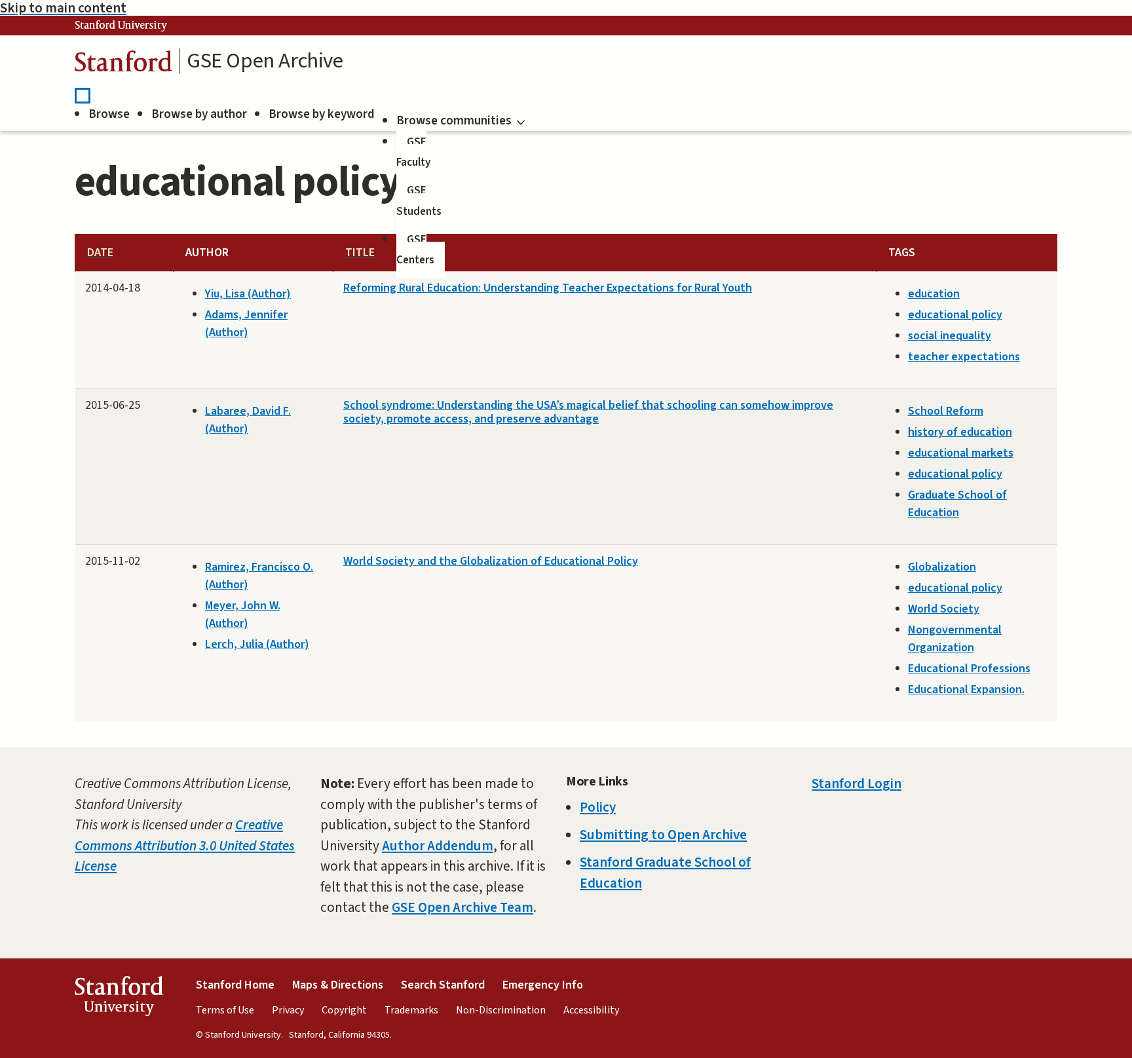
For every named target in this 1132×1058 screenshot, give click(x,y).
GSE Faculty (413, 152)
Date (100, 252)
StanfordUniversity (119, 999)
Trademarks (411, 1010)
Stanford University (121, 25)
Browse (109, 114)
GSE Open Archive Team (462, 907)
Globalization (942, 567)
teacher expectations (964, 357)
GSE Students (419, 201)
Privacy (288, 1010)
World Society (943, 609)
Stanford (124, 64)
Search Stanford (443, 985)
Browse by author (199, 114)
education (934, 294)
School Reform (945, 411)
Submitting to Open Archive (663, 834)
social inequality (949, 336)
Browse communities (454, 121)
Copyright (344, 1010)
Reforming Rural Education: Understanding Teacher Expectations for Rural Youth (547, 288)
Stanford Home (235, 985)
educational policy (955, 315)
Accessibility (591, 1010)
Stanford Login (856, 783)
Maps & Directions (337, 985)
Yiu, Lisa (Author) (248, 294)
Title (360, 252)
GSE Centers (415, 250)
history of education (960, 432)
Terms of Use (225, 1010)
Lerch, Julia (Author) (257, 644)
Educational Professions (969, 668)
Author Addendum (437, 846)
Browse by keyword (322, 114)
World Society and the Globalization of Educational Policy (490, 561)
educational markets (960, 453)
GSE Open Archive (265, 60)
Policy (598, 807)
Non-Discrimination (501, 1010)
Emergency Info (542, 985)
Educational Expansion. (966, 689)
